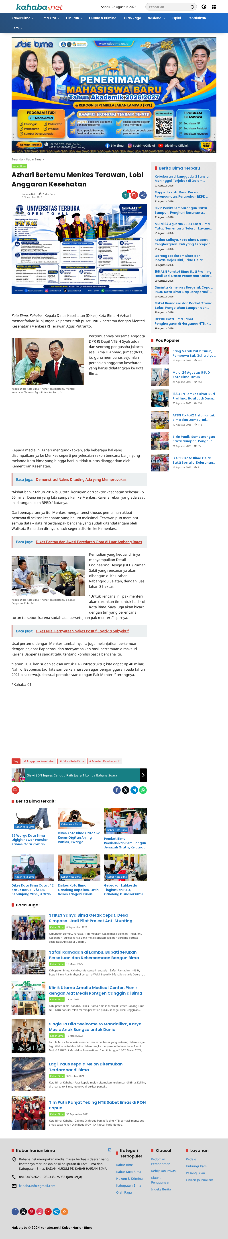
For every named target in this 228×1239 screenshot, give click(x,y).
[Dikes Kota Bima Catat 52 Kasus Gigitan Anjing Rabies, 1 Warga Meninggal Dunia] (79, 818)
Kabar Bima (19, 166)
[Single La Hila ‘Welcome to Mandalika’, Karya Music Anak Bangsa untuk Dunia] (28, 1036)
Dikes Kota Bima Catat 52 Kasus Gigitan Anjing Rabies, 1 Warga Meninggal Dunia (79, 837)
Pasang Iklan (195, 1173)
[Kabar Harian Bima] (39, 6)
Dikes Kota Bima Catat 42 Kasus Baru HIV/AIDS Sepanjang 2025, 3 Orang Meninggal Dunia (33, 890)
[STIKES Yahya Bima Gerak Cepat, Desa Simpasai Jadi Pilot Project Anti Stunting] (28, 927)
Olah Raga (124, 1192)
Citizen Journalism (199, 1180)
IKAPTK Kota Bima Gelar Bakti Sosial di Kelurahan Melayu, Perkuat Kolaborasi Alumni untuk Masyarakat (193, 460)
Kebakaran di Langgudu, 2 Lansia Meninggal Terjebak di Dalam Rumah (182, 178)
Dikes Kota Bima (73, 761)
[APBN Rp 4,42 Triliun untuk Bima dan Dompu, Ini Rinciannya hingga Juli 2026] (160, 420)
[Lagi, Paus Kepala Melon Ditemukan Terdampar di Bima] (28, 1074)
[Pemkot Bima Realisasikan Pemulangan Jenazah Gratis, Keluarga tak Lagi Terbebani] (125, 821)
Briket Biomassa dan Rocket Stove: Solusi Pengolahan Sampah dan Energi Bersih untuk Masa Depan (183, 305)
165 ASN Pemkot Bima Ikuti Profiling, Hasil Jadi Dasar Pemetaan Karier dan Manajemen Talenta (183, 274)
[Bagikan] (143, 195)
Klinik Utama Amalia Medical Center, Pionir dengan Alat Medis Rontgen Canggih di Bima (95, 990)
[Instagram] (39, 1211)
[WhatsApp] (143, 790)
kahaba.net (28, 194)
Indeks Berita (161, 1189)
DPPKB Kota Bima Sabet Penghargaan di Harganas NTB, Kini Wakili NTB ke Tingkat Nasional (183, 321)
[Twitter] (125, 790)
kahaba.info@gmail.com (37, 1186)
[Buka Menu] (213, 6)
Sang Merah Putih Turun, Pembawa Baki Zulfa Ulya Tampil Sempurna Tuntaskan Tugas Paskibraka (193, 353)
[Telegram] (134, 790)
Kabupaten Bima (128, 1185)
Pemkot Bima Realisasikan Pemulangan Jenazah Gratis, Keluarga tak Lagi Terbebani (125, 843)
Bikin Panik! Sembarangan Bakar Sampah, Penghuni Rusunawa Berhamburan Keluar (181, 210)
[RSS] (64, 1211)
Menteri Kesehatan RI (106, 761)
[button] (192, 6)
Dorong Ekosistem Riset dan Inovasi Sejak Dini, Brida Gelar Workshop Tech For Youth (179, 258)
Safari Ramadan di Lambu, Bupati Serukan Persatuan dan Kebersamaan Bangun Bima (94, 954)
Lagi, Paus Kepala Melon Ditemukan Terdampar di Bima (86, 1066)
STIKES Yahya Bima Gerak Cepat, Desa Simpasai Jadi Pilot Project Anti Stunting (90, 918)
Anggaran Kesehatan (41, 761)
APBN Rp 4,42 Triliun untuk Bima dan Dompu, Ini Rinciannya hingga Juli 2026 (194, 417)
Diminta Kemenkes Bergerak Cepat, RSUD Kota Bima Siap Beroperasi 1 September (184, 289)
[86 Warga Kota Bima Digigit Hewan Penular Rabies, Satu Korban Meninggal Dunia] (33, 819)
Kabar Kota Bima (24, 826)
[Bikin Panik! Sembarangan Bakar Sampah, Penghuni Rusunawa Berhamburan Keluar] (160, 441)
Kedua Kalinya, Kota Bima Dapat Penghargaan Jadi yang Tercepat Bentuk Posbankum (182, 242)
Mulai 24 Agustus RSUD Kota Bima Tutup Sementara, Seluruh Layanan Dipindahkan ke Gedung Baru (183, 226)
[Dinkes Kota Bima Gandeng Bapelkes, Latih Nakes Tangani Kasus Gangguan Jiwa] (79, 867)
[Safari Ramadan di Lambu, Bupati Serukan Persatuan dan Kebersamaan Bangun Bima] (28, 962)
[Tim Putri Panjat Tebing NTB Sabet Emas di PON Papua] (28, 1113)
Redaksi (191, 1159)
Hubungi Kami (197, 1166)
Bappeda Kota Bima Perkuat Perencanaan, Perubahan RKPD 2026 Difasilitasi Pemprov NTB (180, 194)
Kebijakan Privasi (164, 1171)
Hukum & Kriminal (130, 1178)
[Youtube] (48, 1211)
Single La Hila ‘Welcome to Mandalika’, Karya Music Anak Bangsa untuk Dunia (95, 1026)
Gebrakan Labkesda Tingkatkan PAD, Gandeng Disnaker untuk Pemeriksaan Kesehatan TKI (124, 890)
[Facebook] (117, 790)
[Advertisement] (64, 300)
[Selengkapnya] (110, 1150)
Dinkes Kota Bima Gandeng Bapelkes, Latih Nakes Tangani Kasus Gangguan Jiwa (78, 890)
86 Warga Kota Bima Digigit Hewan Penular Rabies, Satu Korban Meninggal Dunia (30, 840)
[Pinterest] (31, 1211)
